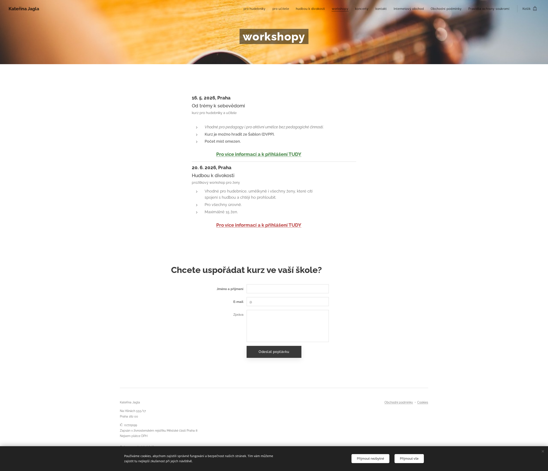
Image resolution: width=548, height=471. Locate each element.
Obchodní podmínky (398, 402)
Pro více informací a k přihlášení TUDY (258, 154)
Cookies (422, 402)
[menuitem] (256, 8)
